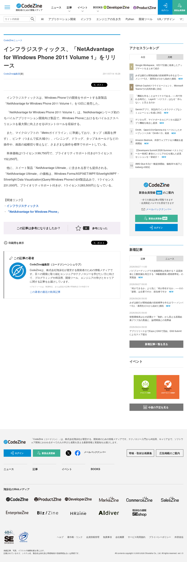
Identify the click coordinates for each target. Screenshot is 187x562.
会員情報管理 (92, 536)
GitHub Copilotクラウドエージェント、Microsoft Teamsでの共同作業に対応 (159, 87)
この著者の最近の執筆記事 (45, 292)
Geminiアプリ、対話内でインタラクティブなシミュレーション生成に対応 (158, 111)
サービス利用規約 (136, 536)
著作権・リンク (75, 536)
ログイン (158, 227)
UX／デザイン (166, 19)
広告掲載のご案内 (169, 453)
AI (42, 19)
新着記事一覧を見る (156, 344)
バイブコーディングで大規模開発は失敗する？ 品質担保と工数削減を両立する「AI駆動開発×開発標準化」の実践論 (156, 274)
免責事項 (107, 536)
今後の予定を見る (158, 407)
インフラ (86, 19)
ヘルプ (60, 536)
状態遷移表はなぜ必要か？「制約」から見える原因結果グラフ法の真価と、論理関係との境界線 (155, 318)
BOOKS (97, 7)
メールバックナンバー (158, 209)
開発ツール (145, 19)
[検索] (32, 19)
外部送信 (179, 536)
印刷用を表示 (16, 243)
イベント (82, 7)
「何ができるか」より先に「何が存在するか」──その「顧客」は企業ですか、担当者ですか (156, 290)
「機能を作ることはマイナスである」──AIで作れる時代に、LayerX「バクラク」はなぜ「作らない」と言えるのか (158, 99)
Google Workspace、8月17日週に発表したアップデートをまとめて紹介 (158, 66)
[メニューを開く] (7, 7)
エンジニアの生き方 (108, 19)
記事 (69, 7)
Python (130, 19)
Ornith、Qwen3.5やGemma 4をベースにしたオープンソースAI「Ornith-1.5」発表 (158, 131)
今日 (143, 57)
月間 (170, 57)
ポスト (100, 84)
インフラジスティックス (23, 206)
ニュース (56, 7)
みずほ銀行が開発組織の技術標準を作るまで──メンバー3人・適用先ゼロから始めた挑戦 (158, 77)
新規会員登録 (158, 218)
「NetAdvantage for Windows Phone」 (33, 211)
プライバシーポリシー (160, 536)
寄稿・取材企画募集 (140, 453)
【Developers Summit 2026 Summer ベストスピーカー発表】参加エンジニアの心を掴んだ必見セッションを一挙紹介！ (159, 153)
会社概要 (119, 536)
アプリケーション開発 (62, 19)
